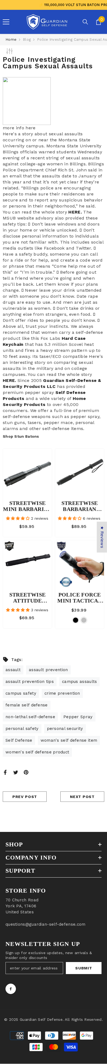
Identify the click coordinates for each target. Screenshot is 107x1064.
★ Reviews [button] (102, 537)
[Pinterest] (26, 772)
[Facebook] (5, 772)
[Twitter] (15, 772)
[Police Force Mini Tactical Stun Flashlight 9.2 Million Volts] (79, 564)
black (75, 620)
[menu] (6, 22)
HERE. (75, 212)
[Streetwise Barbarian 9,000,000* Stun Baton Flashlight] (79, 473)
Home (10, 39)
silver (83, 620)
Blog (27, 39)
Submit (83, 968)
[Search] (85, 22)
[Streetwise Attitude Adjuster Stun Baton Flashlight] (27, 564)
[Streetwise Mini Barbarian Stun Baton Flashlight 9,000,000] (27, 473)
